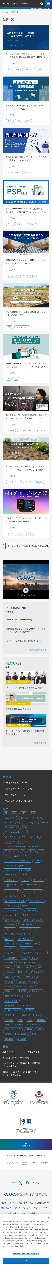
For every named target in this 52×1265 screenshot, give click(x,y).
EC (16, 379)
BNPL (24, 813)
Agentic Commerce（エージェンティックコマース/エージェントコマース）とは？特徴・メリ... (26, 365)
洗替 (37, 1015)
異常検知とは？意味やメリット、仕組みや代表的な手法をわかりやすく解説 (26, 158)
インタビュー (22, 327)
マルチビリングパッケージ (33, 953)
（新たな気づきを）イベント (15, 795)
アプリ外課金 (11, 875)
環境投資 (9, 1020)
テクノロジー (26, 924)
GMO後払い (36, 846)
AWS (14, 813)
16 (32, 546)
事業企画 (9, 962)
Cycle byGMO (10, 818)
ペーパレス (10, 948)
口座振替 (37, 972)
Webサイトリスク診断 (27, 1213)
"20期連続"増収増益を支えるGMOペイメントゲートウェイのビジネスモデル (25, 262)
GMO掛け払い (10, 851)
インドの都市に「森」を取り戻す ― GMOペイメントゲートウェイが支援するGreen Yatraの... (25, 468)
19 (37, 546)
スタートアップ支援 (33, 920)
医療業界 (9, 972)
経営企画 (41, 1020)
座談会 (34, 982)
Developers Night (27, 818)
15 (30, 546)
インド (39, 430)
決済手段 (26, 1015)
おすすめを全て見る (37, 650)
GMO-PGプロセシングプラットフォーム (22, 837)
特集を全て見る (39, 743)
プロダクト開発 (31, 943)
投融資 (31, 986)
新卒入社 (9, 991)
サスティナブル (29, 915)
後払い (8, 986)
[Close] (49, 1217)
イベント (26, 875)
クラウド (26, 905)
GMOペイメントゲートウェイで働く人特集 (24, 688)
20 (39, 546)
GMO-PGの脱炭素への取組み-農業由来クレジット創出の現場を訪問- (25, 313)
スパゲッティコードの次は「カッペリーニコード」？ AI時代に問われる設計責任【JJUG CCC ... (26, 55)
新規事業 (22, 991)
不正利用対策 (11, 958)
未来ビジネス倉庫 (13, 996)
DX (41, 818)
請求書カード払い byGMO (15, 1034)
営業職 (17, 977)
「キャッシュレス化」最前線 (17, 870)
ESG (9, 327)
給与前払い (19, 1024)
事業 (33, 958)
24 (46, 546)
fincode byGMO (11, 827)
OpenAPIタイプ (20, 856)
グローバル (31, 910)
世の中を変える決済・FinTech (15, 782)
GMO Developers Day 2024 (15, 832)
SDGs (7, 865)
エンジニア (20, 534)
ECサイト (17, 822)
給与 (7, 1024)
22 (43, 546)
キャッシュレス (37, 901)
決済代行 (30, 1010)
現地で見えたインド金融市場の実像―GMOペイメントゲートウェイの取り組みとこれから (26, 416)
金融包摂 (9, 1039)
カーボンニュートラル (14, 901)
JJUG (26, 69)
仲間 (18, 967)
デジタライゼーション (30, 929)
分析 (17, 172)
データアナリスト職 (13, 934)
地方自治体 (30, 977)
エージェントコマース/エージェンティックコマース (25, 885)
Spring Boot (38, 69)
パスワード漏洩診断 (8, 1213)
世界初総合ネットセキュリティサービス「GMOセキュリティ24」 (24, 1208)
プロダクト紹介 (12, 943)
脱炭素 (39, 482)
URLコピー (36, 1183)
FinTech (11, 430)
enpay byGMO (31, 822)
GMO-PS (8, 842)
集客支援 (22, 1039)
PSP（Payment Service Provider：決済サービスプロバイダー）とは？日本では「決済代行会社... (26, 210)
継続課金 (33, 1024)
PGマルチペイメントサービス (18, 861)
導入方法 (22, 982)
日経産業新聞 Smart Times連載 (18, 709)
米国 (30, 1020)
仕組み (8, 967)
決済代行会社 (11, 1015)
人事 (33, 962)
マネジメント (26, 948)
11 (23, 546)
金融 (34, 1034)
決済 (19, 121)
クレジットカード (13, 910)
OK (26, 1261)
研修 (20, 1020)
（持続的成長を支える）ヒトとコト (18, 801)
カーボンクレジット (13, 896)
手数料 (19, 986)
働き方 (29, 967)
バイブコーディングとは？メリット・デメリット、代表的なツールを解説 (26, 519)
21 (41, 546)
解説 (28, 121)
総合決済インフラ (13, 1029)
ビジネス (9, 939)
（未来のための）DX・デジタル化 (17, 789)
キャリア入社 (11, 905)
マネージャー (11, 953)
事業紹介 (31, 276)
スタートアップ (12, 920)
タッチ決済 (10, 924)
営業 (7, 977)
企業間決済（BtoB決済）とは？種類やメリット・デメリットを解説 (25, 107)
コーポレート (11, 915)
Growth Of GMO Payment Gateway (19, 620)
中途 (24, 958)
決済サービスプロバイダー (28, 224)
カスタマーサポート (33, 891)
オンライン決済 (12, 891)
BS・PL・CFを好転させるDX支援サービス (23, 641)
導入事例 (9, 982)
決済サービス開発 (13, 1010)
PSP (9, 224)
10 (21, 546)
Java (17, 69)
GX (23, 851)
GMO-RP (20, 842)
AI (8, 69)
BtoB (9, 121)
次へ (48, 546)
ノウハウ (32, 934)
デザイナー (10, 929)
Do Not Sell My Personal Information (26, 1254)
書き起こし (36, 991)
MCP (7, 856)
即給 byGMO (23, 972)
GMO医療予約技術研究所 (15, 846)
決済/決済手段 (11, 1001)
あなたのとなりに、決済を (15, 3)
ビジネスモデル (14, 276)
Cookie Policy (20, 1246)
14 (28, 546)
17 (34, 546)
